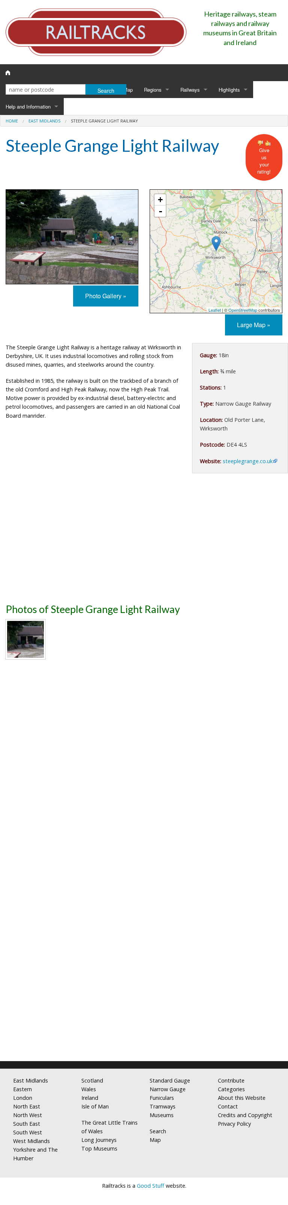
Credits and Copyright (245, 1115)
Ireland (89, 1097)
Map (128, 89)
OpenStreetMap (242, 310)
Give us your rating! (264, 160)
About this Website (242, 1097)
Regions (153, 89)
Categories (231, 1089)
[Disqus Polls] (144, 768)
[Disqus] (144, 956)
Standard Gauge (170, 1080)
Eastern (22, 1089)
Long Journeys (99, 1139)
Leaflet (214, 310)
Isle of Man (95, 1106)
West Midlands (31, 1141)
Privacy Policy (234, 1123)
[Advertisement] (144, 540)
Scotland (92, 1080)
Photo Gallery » (105, 295)
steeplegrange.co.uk (248, 461)
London (22, 1097)
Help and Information (28, 106)
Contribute (231, 1080)
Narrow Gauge (168, 1089)
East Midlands (44, 121)
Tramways (163, 1106)
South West (27, 1132)
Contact (228, 1106)
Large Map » (253, 324)
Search (158, 1131)
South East (26, 1123)
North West (27, 1115)
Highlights (229, 89)
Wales (88, 1089)
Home (12, 121)
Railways (190, 89)
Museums (162, 1115)
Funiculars (162, 1097)
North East (26, 1106)
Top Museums (99, 1148)
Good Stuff (150, 1185)
